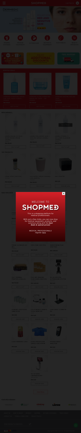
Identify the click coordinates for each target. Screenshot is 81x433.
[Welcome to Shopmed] (40, 241)
